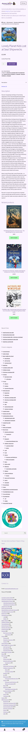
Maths (7, 448)
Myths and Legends (7, 427)
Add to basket (12, 63)
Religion (6, 471)
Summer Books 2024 (9, 406)
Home (4, 22)
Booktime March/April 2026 (8, 334)
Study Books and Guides (11, 468)
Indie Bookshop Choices (8, 416)
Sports (6, 480)
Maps (4, 425)
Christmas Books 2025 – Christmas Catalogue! (13, 337)
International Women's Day (12, 441)
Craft (6, 450)
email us (8, 11)
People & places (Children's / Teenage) (12, 74)
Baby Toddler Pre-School (8, 356)
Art (5, 436)
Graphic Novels (6, 411)
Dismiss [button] (3, 725)
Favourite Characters (9, 388)
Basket (21, 728)
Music (6, 462)
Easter (6, 402)
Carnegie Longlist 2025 (8, 367)
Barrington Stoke (8, 376)
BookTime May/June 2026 (8, 332)
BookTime (5, 365)
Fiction (4, 381)
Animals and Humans (9, 432)
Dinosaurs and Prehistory (11, 457)
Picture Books (6, 485)
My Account (4, 729)
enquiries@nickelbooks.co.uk (11, 588)
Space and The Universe (10, 478)
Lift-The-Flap (7, 360)
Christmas (7, 395)
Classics (6, 383)
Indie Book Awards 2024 (9, 418)
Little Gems (8, 379)
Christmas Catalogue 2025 (8, 372)
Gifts (6, 404)
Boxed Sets (7, 393)
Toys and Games (6, 494)
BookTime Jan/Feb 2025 (8, 341)
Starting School (8, 363)
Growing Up (8, 434)
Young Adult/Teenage (7, 503)
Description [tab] (4, 82)
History (6, 455)
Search (14, 729)
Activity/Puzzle (6, 351)
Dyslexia (5, 374)
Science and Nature (9, 473)
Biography (7, 439)
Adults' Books (6, 353)
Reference (7, 466)
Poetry (4, 487)
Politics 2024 (7, 464)
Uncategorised (21, 72)
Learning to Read (9, 445)
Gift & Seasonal (10, 22)
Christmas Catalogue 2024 (10, 399)
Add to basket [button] (14, 237)
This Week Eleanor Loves (8, 491)
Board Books (7, 358)
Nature (7, 475)
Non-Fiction (5, 429)
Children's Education (9, 443)
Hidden (6, 501)
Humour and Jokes (7, 413)
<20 (5, 498)
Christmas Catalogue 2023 (19, 22)
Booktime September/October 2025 (10, 339)
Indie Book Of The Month (10, 420)
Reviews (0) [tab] (4, 86)
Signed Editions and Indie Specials (10, 489)
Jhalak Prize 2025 (6, 422)
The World (7, 482)
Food (6, 452)
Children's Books (6, 370)
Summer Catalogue (9, 409)
